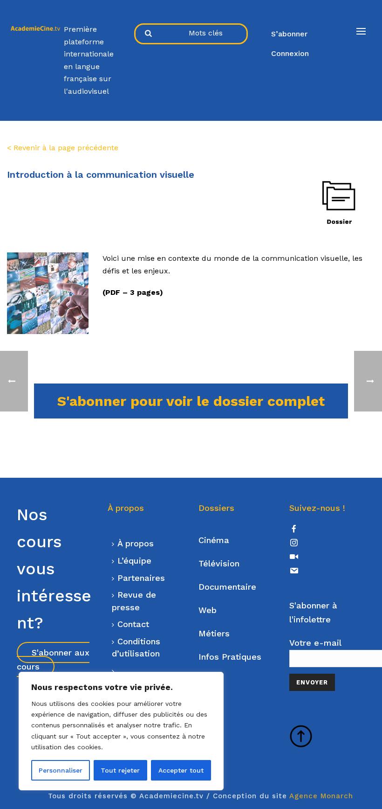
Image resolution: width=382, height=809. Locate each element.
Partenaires (141, 578)
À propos (135, 543)
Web (207, 610)
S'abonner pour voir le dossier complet (191, 401)
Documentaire (227, 587)
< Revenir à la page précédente (62, 147)
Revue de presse (134, 601)
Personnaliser (60, 770)
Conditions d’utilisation (136, 647)
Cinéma (213, 540)
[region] (121, 731)
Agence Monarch (321, 796)
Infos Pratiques (229, 657)
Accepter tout (181, 770)
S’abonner (289, 33)
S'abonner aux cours (53, 659)
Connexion (290, 53)
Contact (133, 624)
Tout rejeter (120, 770)
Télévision (218, 563)
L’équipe (134, 560)
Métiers (214, 633)
